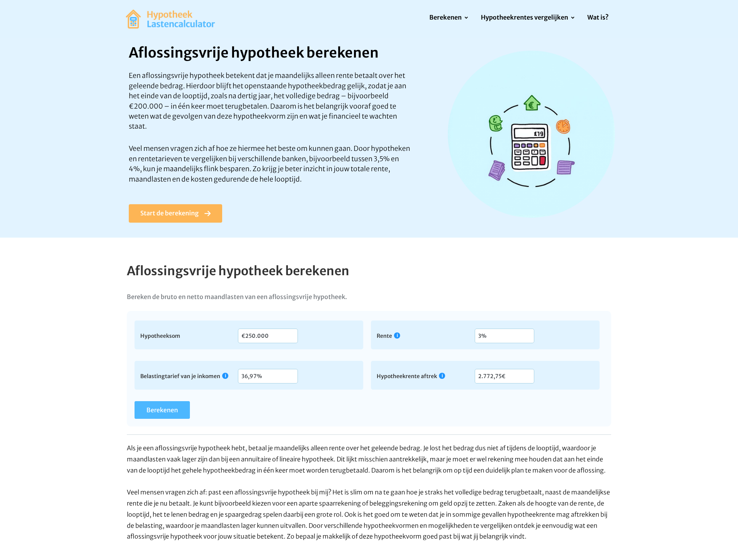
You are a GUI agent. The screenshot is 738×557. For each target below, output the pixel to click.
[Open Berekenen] (466, 18)
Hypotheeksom (160, 335)
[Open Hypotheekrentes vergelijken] (572, 18)
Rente (384, 335)
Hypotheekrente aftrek (407, 376)
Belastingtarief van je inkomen (180, 376)
